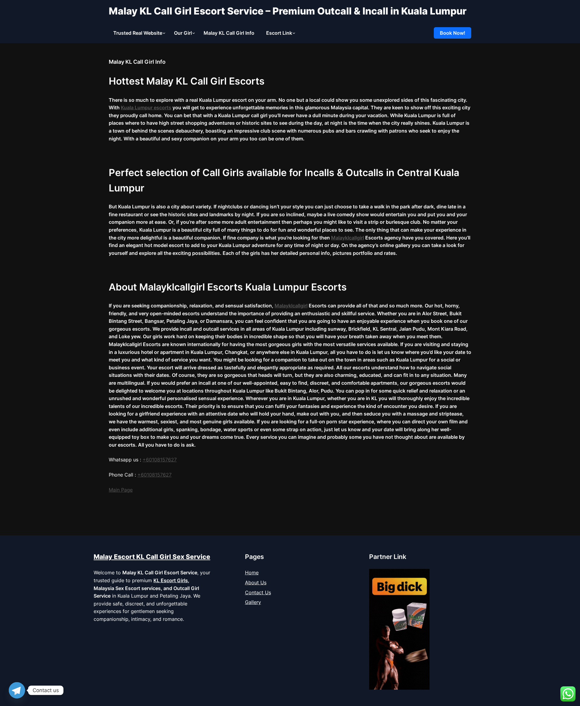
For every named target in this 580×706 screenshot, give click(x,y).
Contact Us (258, 592)
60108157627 (161, 460)
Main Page (121, 490)
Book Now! (452, 33)
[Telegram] (17, 690)
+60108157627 (154, 475)
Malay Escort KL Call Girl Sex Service (152, 556)
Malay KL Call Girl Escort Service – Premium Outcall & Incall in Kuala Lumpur (287, 11)
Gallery (253, 602)
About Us (255, 582)
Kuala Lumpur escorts (146, 107)
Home (252, 573)
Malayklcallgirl (347, 238)
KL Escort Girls (170, 580)
